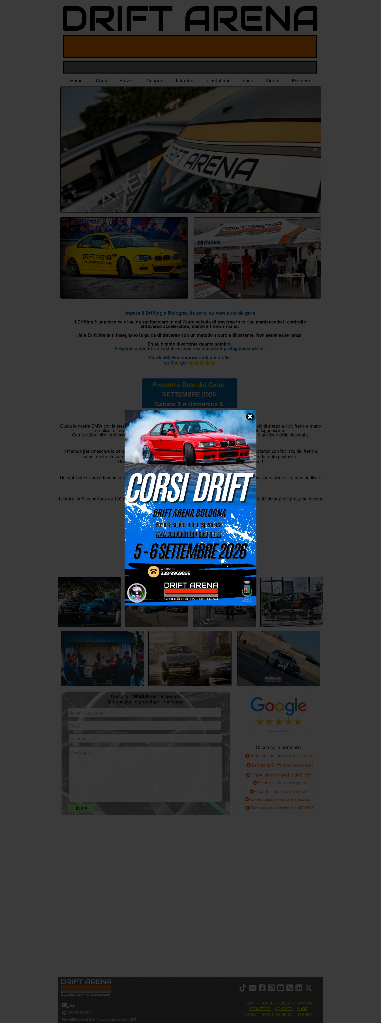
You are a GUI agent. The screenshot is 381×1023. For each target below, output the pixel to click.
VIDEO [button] (250, 1014)
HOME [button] (249, 1003)
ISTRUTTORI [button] (259, 1008)
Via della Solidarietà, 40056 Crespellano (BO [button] (98, 1019)
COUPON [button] (305, 1003)
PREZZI (144, 562)
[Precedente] (66, 149)
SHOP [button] (302, 1008)
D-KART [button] (305, 1014)
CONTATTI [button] (283, 1008)
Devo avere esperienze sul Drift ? (281, 807)
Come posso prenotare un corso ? (281, 799)
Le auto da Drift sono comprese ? (282, 764)
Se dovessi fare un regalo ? (282, 782)
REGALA (236, 562)
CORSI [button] (266, 1003)
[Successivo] (315, 149)
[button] (76, 1005)
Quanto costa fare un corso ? (282, 791)
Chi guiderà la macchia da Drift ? (281, 774)
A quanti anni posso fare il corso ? (282, 755)
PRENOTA (189, 562)
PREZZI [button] (284, 1003)
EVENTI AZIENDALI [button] (278, 1014)
